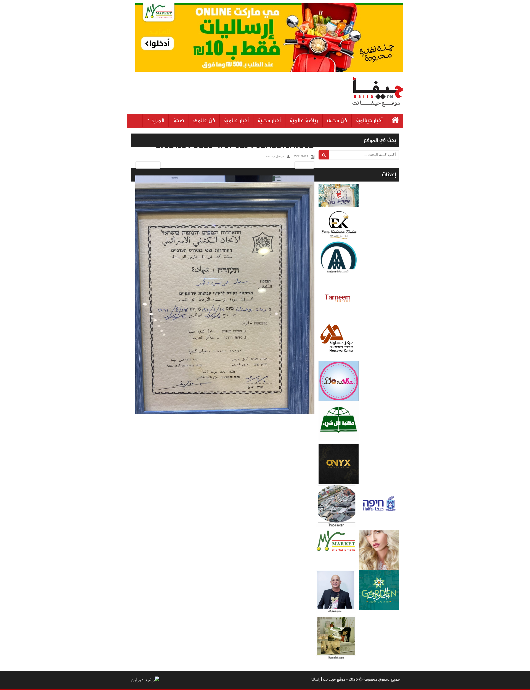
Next (305, 164)
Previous (147, 164)
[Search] (324, 154)
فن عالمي (204, 120)
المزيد (157, 120)
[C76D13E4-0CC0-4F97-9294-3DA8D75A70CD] (224, 294)
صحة (178, 120)
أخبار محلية (269, 120)
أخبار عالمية (236, 120)
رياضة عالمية (304, 120)
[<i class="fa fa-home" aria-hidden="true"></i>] (395, 121)
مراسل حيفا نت (275, 156)
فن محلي (337, 120)
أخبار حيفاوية (369, 120)
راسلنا (315, 679)
